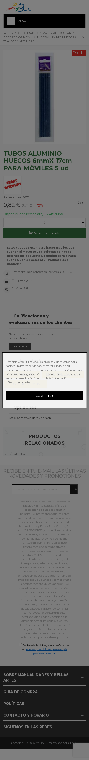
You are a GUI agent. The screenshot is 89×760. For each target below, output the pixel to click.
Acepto (44, 395)
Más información (57, 378)
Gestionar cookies (19, 382)
